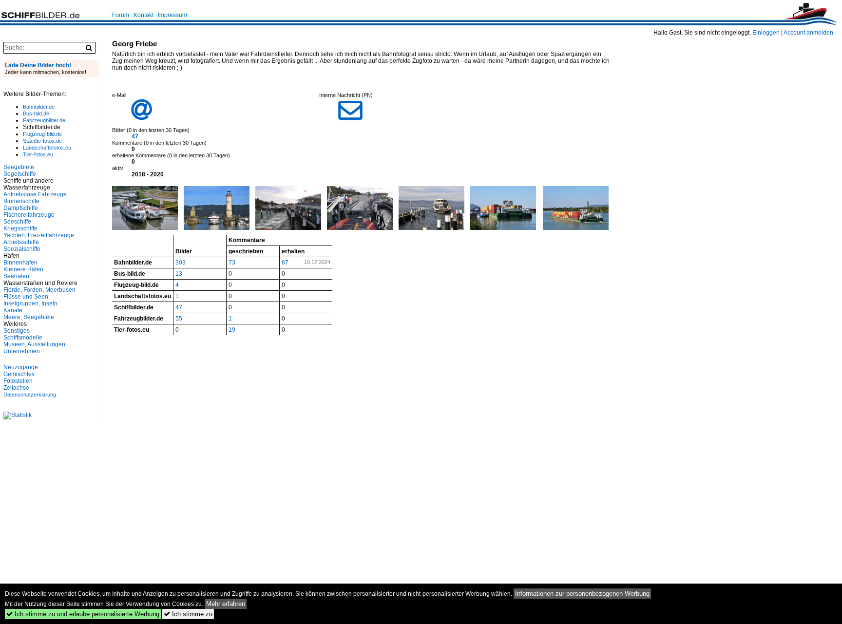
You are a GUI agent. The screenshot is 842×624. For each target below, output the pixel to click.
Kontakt (143, 15)
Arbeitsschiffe (21, 242)
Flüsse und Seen (25, 296)
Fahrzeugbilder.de (44, 120)
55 (178, 318)
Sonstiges (16, 330)
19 (232, 329)
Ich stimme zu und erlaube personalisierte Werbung (82, 614)
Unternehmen (21, 351)
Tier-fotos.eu (38, 154)
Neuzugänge (20, 367)
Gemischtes (19, 374)
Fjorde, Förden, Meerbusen (39, 289)
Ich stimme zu (188, 614)
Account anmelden (808, 32)
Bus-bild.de (36, 113)
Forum (120, 15)
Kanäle (12, 310)
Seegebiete (18, 167)
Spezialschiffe (21, 249)
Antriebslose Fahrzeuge (35, 194)
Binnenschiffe (21, 201)
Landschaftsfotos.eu (47, 148)
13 (178, 273)
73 (232, 262)
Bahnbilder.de (39, 107)
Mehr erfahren (225, 603)
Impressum (172, 15)
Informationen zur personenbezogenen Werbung (582, 593)
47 (135, 136)
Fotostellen (18, 381)
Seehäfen (16, 276)
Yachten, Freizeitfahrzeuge (38, 235)
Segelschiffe (19, 173)
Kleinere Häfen (23, 269)
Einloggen (766, 32)
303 (180, 262)
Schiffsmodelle (22, 337)
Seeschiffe (17, 221)
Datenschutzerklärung (29, 394)
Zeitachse (16, 387)
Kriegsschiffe (20, 228)
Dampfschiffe (20, 208)
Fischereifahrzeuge (29, 214)
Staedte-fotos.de (42, 141)
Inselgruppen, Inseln (30, 303)
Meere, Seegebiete (28, 317)
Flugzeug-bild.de (42, 134)
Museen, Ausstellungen (34, 344)
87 (285, 262)
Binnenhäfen (20, 262)
